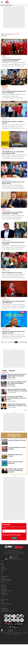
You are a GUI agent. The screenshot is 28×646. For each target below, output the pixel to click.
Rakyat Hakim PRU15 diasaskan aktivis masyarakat (13, 243)
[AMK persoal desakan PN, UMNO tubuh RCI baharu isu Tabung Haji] (4, 391)
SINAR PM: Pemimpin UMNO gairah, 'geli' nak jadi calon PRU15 (13, 332)
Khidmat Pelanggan (6, 603)
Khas (2, 571)
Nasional (4, 88)
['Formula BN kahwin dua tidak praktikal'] (5, 449)
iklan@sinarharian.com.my (8, 611)
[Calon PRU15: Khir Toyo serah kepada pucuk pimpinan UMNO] (14, 139)
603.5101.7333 (14, 557)
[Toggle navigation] (2, 1)
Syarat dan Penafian (6, 579)
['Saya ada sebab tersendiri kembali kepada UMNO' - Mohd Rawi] (14, 200)
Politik (3, 56)
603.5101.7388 (14, 556)
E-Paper (3, 567)
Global (2, 566)
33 (23, 342)
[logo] (9, 547)
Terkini (4, 371)
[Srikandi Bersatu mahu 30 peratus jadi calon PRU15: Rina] (14, 289)
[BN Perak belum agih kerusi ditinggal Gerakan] (14, 109)
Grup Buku (3, 592)
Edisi (2, 564)
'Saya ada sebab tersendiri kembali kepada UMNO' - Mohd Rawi (12, 212)
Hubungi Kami (4, 576)
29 (13, 342)
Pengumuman (4, 599)
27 (9, 342)
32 (20, 342)
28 (11, 342)
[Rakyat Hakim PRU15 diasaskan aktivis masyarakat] (14, 230)
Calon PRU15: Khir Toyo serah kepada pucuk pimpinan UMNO (13, 152)
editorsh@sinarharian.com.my (15, 559)
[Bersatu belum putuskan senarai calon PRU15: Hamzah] (14, 169)
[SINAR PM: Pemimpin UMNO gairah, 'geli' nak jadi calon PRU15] (14, 319)
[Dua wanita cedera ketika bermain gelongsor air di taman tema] (4, 399)
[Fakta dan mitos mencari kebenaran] (5, 463)
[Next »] (25, 342)
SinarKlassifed (4, 609)
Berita (2, 563)
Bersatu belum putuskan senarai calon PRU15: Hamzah (13, 182)
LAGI (25, 410)
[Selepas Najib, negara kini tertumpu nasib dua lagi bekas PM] (5, 470)
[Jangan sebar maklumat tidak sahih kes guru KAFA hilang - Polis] (4, 406)
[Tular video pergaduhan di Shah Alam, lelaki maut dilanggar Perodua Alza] (4, 384)
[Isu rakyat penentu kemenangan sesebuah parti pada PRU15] (14, 47)
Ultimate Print (4, 593)
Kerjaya (3, 577)
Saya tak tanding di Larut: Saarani (12, 272)
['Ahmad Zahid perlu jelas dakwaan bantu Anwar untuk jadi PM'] (14, 77)
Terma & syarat (6, 535)
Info (2, 602)
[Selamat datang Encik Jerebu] (5, 442)
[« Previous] (2, 342)
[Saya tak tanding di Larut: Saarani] (14, 260)
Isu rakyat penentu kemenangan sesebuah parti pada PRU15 (11, 60)
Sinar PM (4, 328)
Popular (12, 371)
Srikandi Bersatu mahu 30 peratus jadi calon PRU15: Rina (13, 302)
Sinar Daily (3, 585)
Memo (2, 601)
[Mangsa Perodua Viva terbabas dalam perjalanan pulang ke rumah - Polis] (4, 376)
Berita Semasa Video (8, 148)
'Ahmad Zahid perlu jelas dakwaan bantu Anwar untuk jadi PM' (14, 92)
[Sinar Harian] (7, 2)
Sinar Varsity (4, 595)
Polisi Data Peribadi (6, 580)
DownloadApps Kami (10, 630)
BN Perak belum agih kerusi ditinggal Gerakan (12, 122)
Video (2, 570)
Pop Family (3, 589)
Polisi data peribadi (16, 535)
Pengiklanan (4, 608)
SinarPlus (3, 586)
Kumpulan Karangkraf (6, 590)
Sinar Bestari (4, 588)
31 (18, 342)
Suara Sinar (4, 568)
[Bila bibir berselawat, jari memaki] (5, 456)
